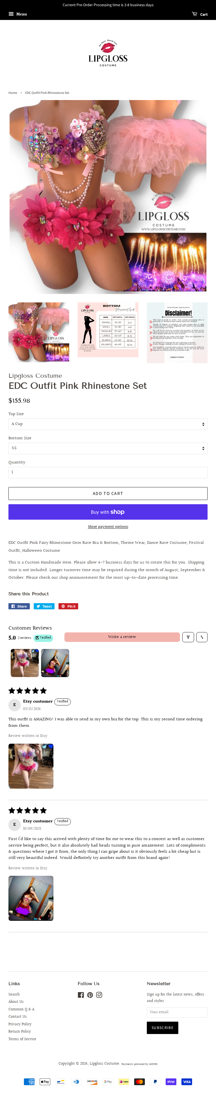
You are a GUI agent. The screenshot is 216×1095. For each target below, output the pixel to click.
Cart (203, 14)
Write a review (122, 637)
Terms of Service (22, 1039)
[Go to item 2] (55, 663)
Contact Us (17, 1017)
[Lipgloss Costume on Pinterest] (90, 996)
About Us (16, 1002)
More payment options (108, 527)
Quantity (16, 462)
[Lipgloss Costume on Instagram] (99, 996)
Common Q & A (21, 1009)
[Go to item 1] (25, 663)
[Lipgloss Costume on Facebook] (81, 996)
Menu (21, 15)
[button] (30, 766)
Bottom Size (20, 438)
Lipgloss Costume (104, 1064)
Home (12, 93)
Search (14, 995)
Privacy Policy (20, 1024)
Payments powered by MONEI (140, 1064)
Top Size (16, 414)
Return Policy (19, 1032)
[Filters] (188, 637)
